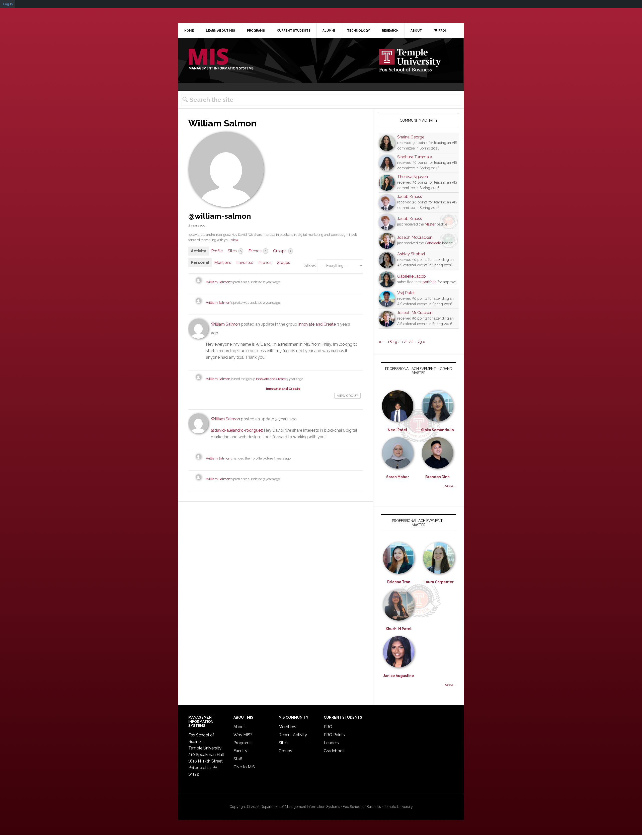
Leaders (331, 742)
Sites (235, 251)
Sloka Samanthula (437, 430)
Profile (217, 251)
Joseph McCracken (414, 237)
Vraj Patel (406, 292)
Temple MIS (221, 59)
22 (411, 341)
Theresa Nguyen (412, 176)
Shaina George (410, 137)
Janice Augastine (398, 676)
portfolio (430, 282)
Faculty (240, 750)
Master (430, 224)
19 (395, 341)
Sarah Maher (397, 477)
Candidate (433, 243)
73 (419, 341)
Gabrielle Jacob (411, 276)
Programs (242, 742)
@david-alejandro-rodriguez (237, 430)
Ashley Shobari (411, 254)
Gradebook (334, 750)
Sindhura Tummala (414, 157)
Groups (282, 251)
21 (406, 341)
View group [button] (347, 396)
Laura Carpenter (439, 582)
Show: (310, 265)
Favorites (244, 262)
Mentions (222, 262)
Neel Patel (397, 430)
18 (390, 341)
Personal (200, 262)
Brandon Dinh (437, 477)
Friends (257, 251)
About (239, 726)
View (234, 240)
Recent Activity (293, 734)
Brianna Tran (398, 582)
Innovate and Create (317, 324)
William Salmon (218, 282)
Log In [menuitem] (8, 4)
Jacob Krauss (409, 196)
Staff (237, 758)
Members (287, 726)
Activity (198, 251)
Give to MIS (244, 767)
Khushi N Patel (399, 629)
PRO (328, 726)
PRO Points (334, 734)
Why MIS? (243, 734)
